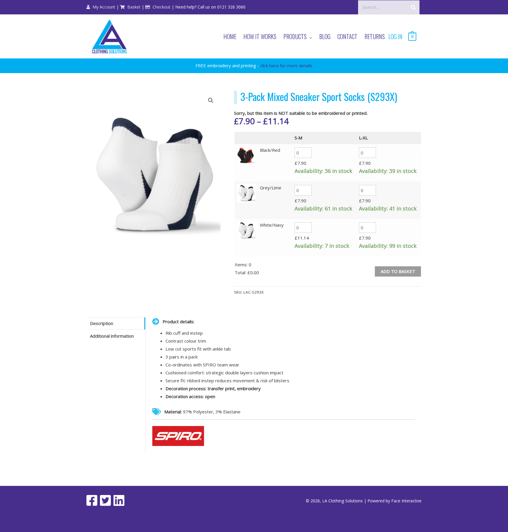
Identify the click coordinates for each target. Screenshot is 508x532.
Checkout (161, 7)
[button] (210, 100)
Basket (133, 7)
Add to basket (398, 271)
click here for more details (286, 65)
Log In (395, 36)
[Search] (413, 7)
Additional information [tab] (112, 336)
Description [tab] (101, 323)
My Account (103, 7)
